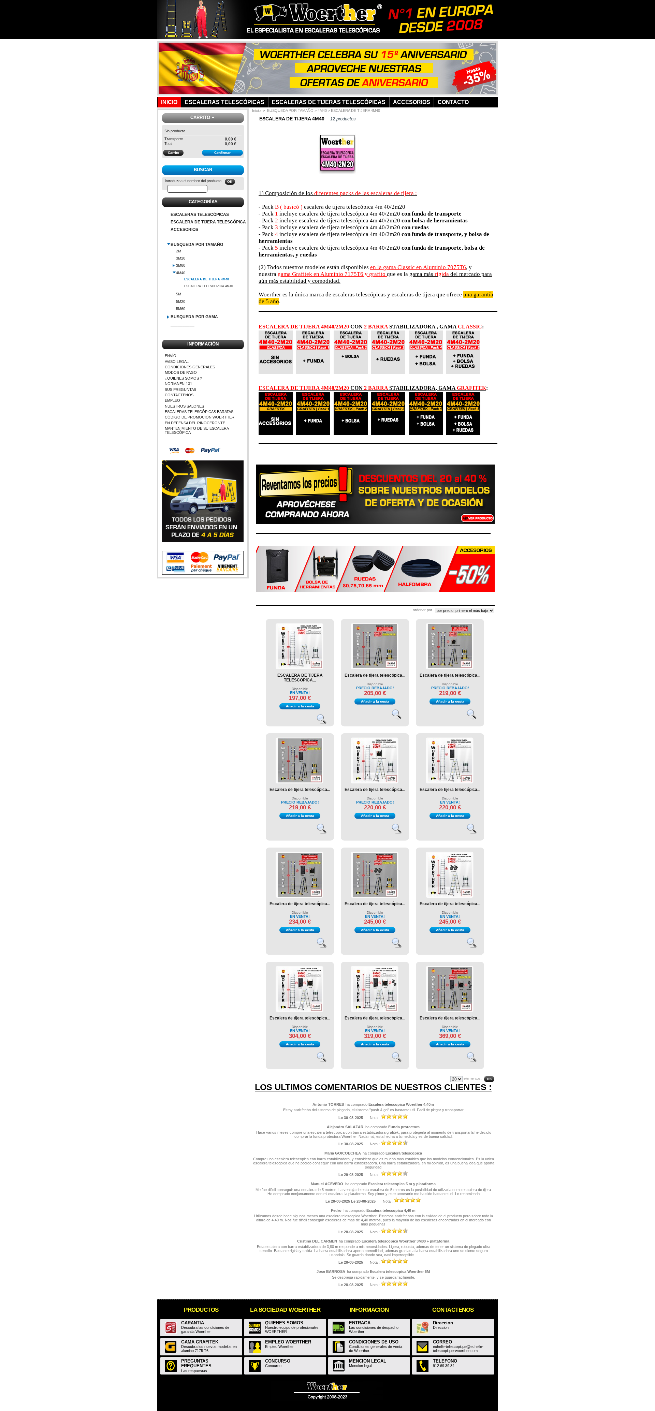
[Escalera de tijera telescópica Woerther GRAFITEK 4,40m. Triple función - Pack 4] (300, 895)
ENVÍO (170, 356)
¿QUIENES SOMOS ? (183, 378)
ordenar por (422, 610)
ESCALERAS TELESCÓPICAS (200, 214)
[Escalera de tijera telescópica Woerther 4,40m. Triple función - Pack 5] (375, 1010)
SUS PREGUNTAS (180, 389)
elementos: (473, 1078)
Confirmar (222, 153)
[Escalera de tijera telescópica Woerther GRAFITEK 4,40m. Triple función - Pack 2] (450, 667)
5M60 (180, 309)
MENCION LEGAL (367, 1361)
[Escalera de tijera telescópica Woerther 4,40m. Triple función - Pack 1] (450, 781)
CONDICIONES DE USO (373, 1341)
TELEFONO (445, 1361)
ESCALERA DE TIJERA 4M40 (206, 279)
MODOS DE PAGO (181, 372)
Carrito (200, 117)
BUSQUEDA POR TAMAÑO (197, 244)
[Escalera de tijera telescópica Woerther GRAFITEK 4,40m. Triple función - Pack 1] (300, 781)
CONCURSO (277, 1361)
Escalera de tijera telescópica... (375, 675)
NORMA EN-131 (178, 384)
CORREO (442, 1341)
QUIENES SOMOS (284, 1322)
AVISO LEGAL (177, 361)
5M (178, 294)
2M (178, 251)
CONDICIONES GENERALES (190, 367)
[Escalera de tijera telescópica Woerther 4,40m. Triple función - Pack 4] (300, 1010)
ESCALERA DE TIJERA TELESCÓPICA (208, 222)
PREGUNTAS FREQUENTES (196, 1363)
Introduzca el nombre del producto (193, 181)
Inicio (256, 110)
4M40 (180, 273)
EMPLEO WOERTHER (288, 1341)
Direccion (443, 1322)
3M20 (180, 258)
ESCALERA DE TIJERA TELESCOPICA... (300, 677)
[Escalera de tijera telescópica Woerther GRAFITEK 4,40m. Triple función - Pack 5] (450, 1010)
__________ (182, 237)
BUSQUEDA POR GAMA (194, 316)
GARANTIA (192, 1322)
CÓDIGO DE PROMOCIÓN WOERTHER (199, 417)
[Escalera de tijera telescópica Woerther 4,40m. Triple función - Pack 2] (375, 781)
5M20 (180, 301)
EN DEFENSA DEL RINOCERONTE (195, 423)
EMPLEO (172, 400)
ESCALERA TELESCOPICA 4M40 (208, 286)
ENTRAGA (359, 1322)
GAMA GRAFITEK (199, 1341)
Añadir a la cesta (300, 706)
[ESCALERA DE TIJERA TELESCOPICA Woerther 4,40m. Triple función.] (300, 667)
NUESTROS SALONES (184, 406)
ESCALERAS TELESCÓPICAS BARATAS (199, 412)
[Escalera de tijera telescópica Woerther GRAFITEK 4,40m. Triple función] (375, 667)
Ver (324, 722)
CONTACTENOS (179, 395)
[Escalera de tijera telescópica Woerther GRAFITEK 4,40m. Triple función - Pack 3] (375, 895)
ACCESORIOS (184, 229)
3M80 (180, 265)
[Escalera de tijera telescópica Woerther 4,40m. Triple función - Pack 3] (450, 895)
